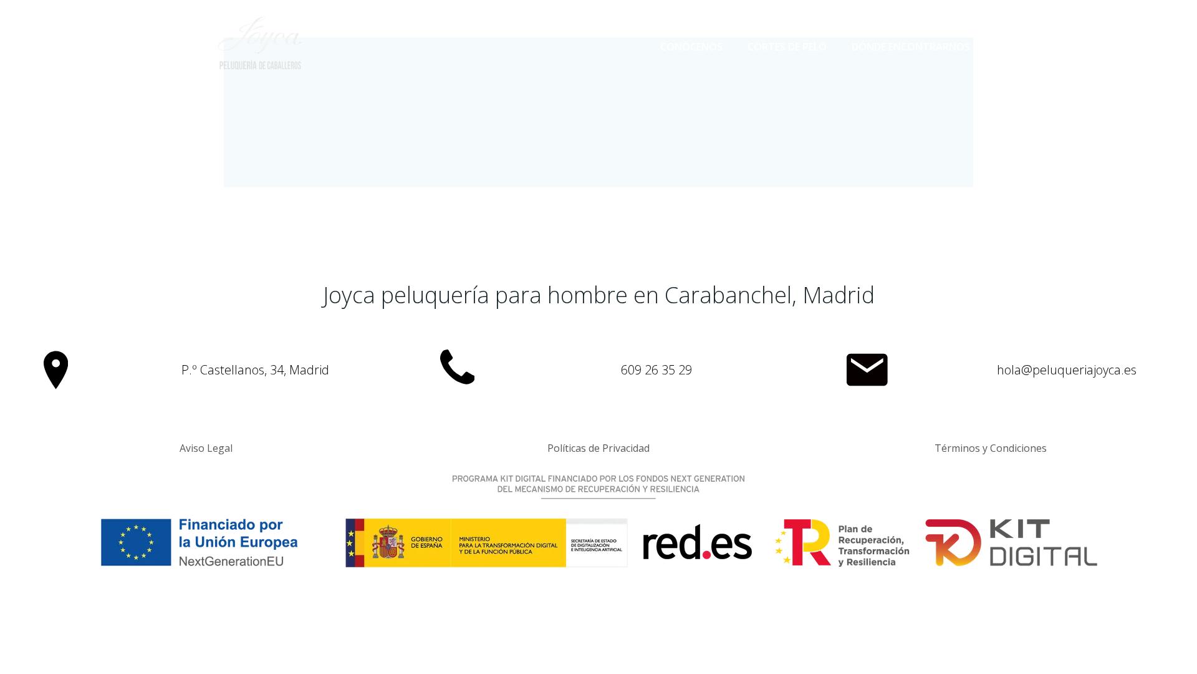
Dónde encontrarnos (911, 47)
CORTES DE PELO (787, 47)
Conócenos (691, 47)
